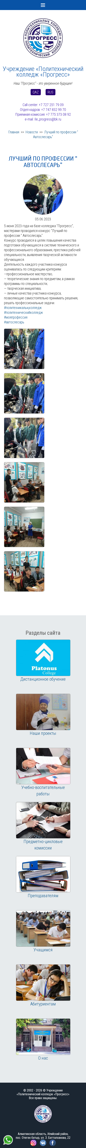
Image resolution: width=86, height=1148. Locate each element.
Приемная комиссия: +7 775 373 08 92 (43, 114)
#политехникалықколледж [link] (23, 308)
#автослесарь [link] (14, 322)
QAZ (36, 92)
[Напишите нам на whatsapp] (8, 1136)
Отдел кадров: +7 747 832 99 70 (43, 109)
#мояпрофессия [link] (15, 317)
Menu (43, 5)
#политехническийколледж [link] (23, 312)
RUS (50, 92)
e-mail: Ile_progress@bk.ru (43, 119)
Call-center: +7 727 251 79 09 (43, 105)
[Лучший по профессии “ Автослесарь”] (43, 176)
